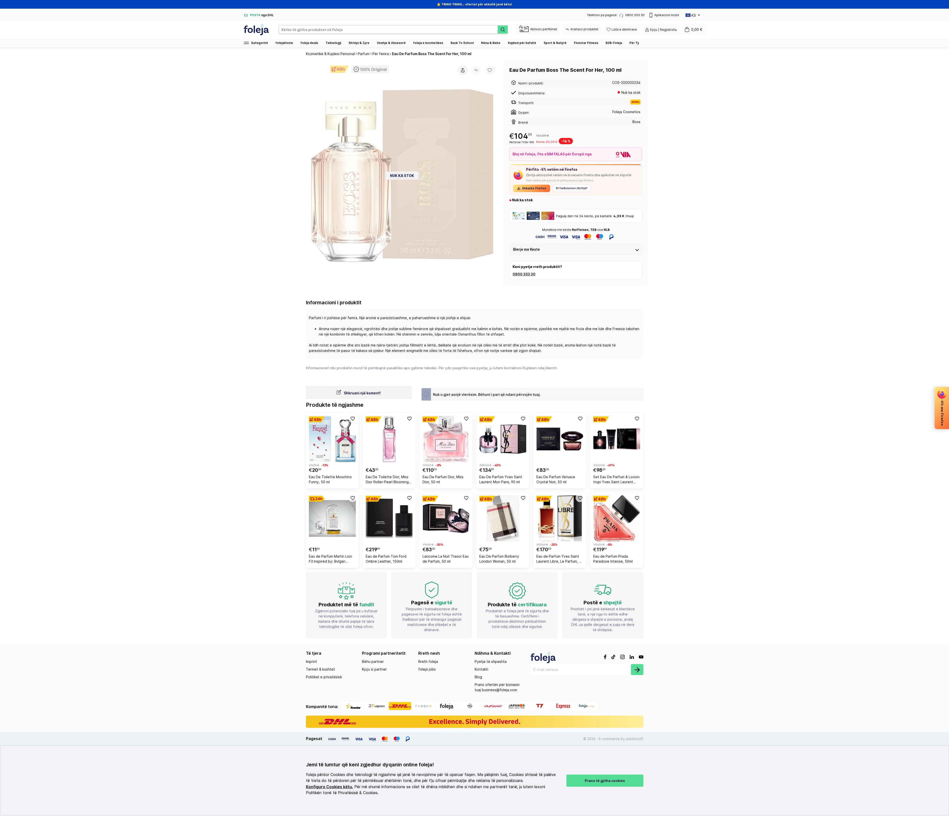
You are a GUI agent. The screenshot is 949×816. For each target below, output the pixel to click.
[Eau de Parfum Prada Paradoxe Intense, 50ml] (616, 518)
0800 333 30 (524, 274)
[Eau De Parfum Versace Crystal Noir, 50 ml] (559, 439)
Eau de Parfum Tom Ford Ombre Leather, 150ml (386, 558)
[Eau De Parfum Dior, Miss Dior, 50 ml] (446, 439)
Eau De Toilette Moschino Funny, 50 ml (330, 479)
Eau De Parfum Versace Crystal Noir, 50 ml (555, 479)
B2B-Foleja (614, 43)
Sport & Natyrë (555, 43)
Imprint (311, 661)
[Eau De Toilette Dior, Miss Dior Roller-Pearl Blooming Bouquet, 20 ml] (389, 439)
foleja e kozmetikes (428, 43)
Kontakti (481, 669)
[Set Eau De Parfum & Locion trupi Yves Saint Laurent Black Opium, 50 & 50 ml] (616, 439)
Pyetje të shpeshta (491, 661)
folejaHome (284, 43)
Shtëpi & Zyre (359, 43)
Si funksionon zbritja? (572, 188)
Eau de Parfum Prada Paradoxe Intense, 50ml (613, 558)
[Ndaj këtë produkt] (463, 70)
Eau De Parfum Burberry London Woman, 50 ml (499, 558)
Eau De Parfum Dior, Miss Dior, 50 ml (443, 479)
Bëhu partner (373, 661)
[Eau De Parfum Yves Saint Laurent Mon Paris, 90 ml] (502, 439)
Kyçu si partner (374, 669)
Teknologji (333, 43)
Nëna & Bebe (490, 43)
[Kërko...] (503, 30)
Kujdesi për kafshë (522, 43)
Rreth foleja (428, 661)
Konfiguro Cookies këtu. (329, 787)
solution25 (634, 739)
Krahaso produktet (584, 29)
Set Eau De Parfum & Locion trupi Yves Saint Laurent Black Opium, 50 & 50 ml (616, 480)
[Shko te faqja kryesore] (256, 29)
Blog (478, 677)
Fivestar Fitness (586, 43)
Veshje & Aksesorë (391, 43)
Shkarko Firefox (534, 188)
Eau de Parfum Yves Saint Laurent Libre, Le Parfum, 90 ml (559, 559)
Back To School (462, 43)
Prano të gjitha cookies (605, 781)
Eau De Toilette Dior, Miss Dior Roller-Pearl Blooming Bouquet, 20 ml (387, 480)
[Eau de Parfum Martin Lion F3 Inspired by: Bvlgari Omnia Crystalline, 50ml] (332, 518)
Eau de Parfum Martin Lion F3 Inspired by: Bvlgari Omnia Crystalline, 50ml (330, 559)
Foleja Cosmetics (626, 112)
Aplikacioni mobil (666, 15)
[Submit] (637, 669)
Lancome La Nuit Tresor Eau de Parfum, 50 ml (446, 558)
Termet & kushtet (320, 669)
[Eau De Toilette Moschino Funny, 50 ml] (332, 439)
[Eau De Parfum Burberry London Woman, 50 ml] (502, 518)
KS (693, 15)
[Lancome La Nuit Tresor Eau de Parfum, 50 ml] (446, 518)
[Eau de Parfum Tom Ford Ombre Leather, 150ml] (389, 518)
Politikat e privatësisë (324, 677)
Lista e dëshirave (624, 29)
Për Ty (634, 43)
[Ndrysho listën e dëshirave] (352, 418)
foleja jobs (427, 669)
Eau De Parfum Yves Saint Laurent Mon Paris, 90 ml (500, 479)
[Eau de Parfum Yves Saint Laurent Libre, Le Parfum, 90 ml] (559, 518)
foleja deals (309, 43)
